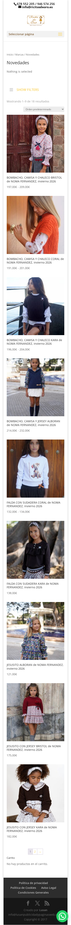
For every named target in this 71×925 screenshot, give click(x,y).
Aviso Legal (48, 888)
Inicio (10, 54)
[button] (62, 916)
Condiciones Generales (33, 892)
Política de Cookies (23, 888)
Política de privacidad (33, 883)
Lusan (42, 910)
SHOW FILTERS (28, 89)
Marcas (19, 54)
